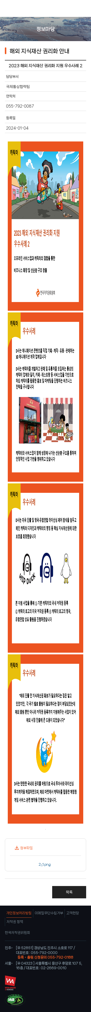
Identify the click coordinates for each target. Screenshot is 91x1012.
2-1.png (45, 864)
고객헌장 (72, 913)
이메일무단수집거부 (49, 913)
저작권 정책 (15, 922)
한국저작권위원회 (17, 933)
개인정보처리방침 (19, 913)
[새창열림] (10, 989)
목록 (69, 892)
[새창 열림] (55, 864)
